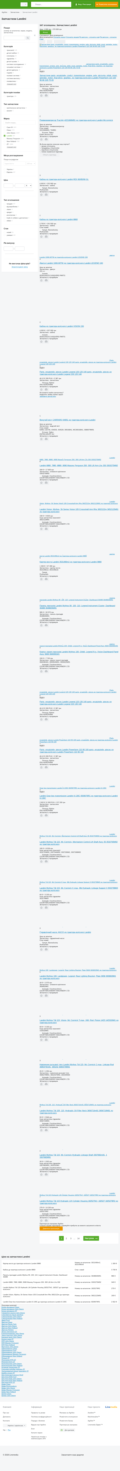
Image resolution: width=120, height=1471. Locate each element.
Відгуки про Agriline (38, 1425)
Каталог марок (36, 1433)
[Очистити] (35, 35)
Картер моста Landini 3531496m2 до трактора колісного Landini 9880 (70, 562)
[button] (42, 95)
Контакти (6, 1421)
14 (78, 1238)
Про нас (6, 1413)
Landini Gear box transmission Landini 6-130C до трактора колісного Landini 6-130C (35, 1302)
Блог (33, 1429)
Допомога (6, 1417)
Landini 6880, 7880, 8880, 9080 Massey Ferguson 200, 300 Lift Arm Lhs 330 (31, 1282)
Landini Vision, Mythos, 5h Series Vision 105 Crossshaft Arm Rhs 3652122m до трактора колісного (36, 1295)
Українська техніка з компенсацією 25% (38, 1438)
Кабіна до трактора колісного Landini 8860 (59, 219)
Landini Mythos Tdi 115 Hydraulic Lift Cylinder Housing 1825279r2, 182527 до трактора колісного (35, 1288)
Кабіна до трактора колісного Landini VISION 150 (62, 326)
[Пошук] (33, 4)
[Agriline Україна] (10, 4)
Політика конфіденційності (41, 1417)
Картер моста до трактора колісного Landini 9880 (22, 1263)
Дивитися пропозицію (51, 1228)
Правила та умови (38, 1413)
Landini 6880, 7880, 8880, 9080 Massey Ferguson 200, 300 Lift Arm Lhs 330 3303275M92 (79, 465)
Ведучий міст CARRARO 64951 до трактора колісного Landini (67, 420)
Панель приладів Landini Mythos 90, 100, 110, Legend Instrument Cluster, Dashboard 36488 (35, 1276)
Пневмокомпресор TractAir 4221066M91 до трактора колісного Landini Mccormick (76, 120)
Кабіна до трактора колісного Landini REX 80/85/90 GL (64, 179)
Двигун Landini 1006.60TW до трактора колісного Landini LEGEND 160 (71, 263)
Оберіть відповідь (49, 155)
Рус (9, 1430)
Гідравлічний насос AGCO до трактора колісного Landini (65, 932)
